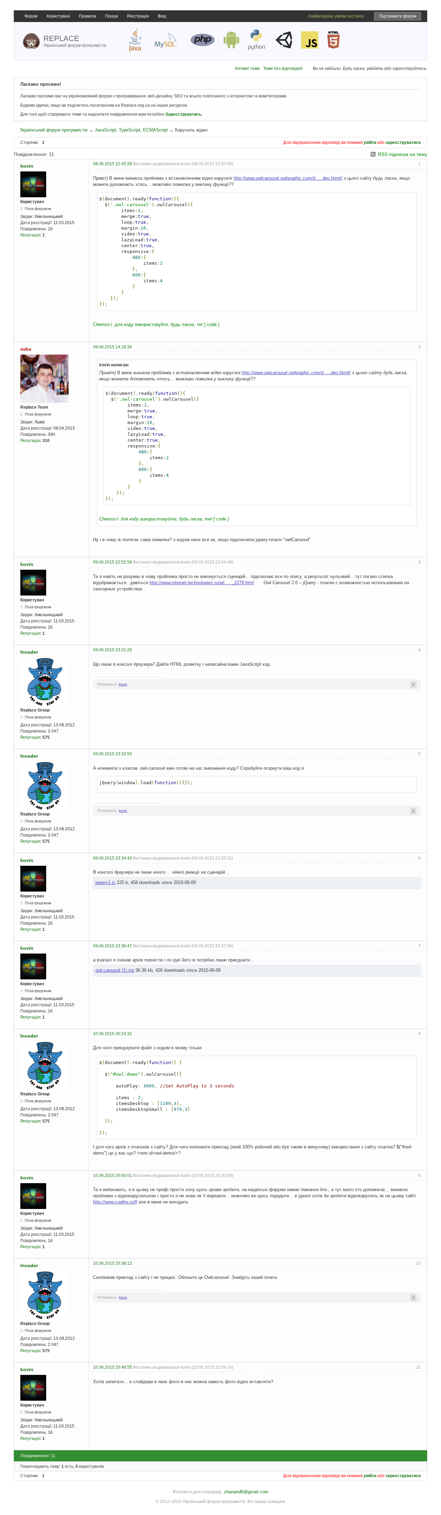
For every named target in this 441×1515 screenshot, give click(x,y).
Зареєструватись (183, 114)
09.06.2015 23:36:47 (112, 946)
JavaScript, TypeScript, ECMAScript (131, 130)
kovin (26, 166)
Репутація (30, 235)
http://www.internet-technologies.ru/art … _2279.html (202, 582)
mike (25, 349)
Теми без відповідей (282, 68)
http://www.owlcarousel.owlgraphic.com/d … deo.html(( (288, 178)
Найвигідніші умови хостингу (336, 16)
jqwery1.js (105, 882)
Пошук (111, 16)
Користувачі (58, 16)
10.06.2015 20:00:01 (112, 1175)
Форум (30, 16)
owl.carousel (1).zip (114, 970)
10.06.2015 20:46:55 (112, 1367)
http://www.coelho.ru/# (115, 1201)
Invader (29, 652)
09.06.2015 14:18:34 (112, 347)
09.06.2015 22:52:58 (112, 562)
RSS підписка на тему (402, 154)
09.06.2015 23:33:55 (112, 753)
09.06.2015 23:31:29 (112, 650)
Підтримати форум (397, 16)
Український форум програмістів (54, 130)
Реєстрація (138, 16)
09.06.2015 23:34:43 (112, 858)
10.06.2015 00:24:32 (112, 1033)
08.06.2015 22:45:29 (112, 163)
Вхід (162, 16)
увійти (369, 142)
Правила (87, 16)
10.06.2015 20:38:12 (112, 1263)
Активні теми (247, 68)
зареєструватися (403, 142)
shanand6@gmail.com (246, 1491)
